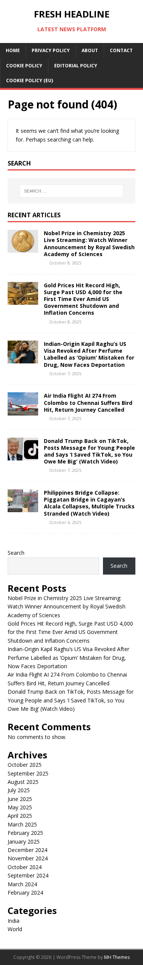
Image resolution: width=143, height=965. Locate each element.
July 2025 (19, 790)
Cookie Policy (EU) (29, 80)
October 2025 (25, 764)
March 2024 (22, 884)
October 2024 (25, 867)
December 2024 (27, 850)
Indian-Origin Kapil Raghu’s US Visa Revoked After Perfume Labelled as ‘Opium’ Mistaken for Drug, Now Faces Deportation (89, 354)
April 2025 (20, 815)
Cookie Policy (24, 65)
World (15, 929)
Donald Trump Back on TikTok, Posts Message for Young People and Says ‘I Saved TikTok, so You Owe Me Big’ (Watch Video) (89, 451)
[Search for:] (71, 191)
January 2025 (24, 841)
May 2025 (20, 807)
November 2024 (28, 858)
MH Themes (117, 957)
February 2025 (25, 832)
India (13, 920)
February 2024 (25, 892)
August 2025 (23, 781)
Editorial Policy (75, 65)
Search (16, 552)
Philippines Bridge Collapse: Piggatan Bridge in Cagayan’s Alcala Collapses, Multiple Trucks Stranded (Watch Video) (89, 503)
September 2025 (28, 773)
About (90, 50)
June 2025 (20, 799)
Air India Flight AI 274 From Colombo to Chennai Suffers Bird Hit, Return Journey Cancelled (88, 402)
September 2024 (28, 875)
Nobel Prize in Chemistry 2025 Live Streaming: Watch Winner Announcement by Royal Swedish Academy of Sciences (89, 243)
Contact (121, 50)
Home (13, 50)
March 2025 (22, 824)
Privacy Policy (51, 50)
